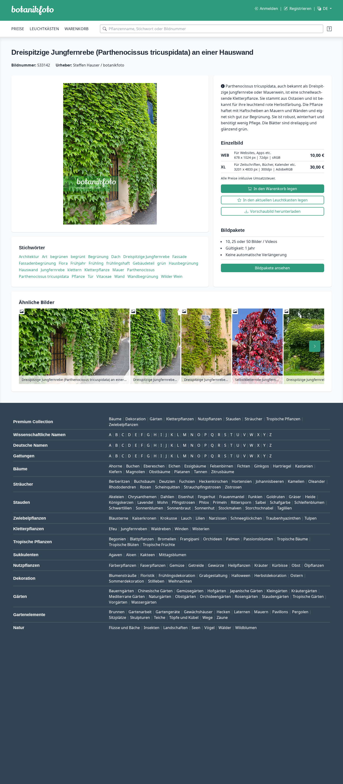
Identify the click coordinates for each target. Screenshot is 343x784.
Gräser (295, 496)
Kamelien (296, 481)
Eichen (174, 466)
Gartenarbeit (140, 611)
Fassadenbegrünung (37, 263)
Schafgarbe (280, 502)
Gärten (156, 418)
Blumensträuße (122, 575)
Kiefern (115, 471)
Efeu (113, 528)
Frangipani (189, 539)
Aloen (131, 554)
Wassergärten (144, 602)
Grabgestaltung (213, 575)
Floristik (148, 575)
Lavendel (145, 502)
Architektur (29, 256)
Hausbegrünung (183, 263)
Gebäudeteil (143, 263)
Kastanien (304, 466)
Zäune (222, 617)
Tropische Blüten (124, 544)
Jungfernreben (134, 528)
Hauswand (28, 269)
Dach (115, 256)
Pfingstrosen (183, 502)
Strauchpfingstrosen (202, 487)
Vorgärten (118, 602)
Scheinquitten (167, 487)
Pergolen (300, 611)
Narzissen (218, 518)
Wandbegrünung (143, 276)
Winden (181, 528)
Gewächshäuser (198, 611)
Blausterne (118, 518)
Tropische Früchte (159, 544)
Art (44, 256)
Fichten (243, 466)
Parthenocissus (141, 269)
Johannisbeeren (270, 481)
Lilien (200, 518)
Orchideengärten (215, 596)
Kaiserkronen (144, 518)
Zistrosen (233, 487)
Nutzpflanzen (210, 418)
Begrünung (98, 256)
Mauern (261, 611)
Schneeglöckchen (246, 518)
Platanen (182, 471)
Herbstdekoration (270, 575)
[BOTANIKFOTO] (32, 10)
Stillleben (156, 581)
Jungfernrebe (53, 269)
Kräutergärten (304, 590)
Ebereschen (154, 466)
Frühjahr (78, 263)
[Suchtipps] (329, 28)
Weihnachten (180, 581)
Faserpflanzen (152, 565)
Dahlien (167, 496)
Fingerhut (206, 496)
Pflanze (78, 276)
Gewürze (216, 565)
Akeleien (116, 496)
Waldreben (161, 528)
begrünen (59, 256)
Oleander (316, 481)
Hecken (223, 611)
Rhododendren (122, 487)
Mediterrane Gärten (127, 596)
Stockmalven (230, 508)
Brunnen (116, 611)
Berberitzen (119, 481)
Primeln (220, 502)
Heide (310, 496)
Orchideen (212, 539)
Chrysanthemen (142, 496)
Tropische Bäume (292, 539)
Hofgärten (216, 590)
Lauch (186, 518)
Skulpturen (140, 617)
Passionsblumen (258, 539)
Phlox (204, 502)
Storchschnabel (259, 508)
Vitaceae (104, 276)
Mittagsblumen (172, 554)
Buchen (133, 466)
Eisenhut (186, 496)
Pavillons (280, 611)
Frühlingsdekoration (177, 575)
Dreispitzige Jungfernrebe (146, 256)
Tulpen (311, 518)
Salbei (260, 502)
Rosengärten (246, 596)
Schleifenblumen (309, 502)
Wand (119, 276)
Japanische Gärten (246, 590)
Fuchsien (187, 481)
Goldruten (275, 496)
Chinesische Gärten (155, 590)
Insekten (151, 627)
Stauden (233, 418)
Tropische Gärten (308, 596)
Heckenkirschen (213, 481)
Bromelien (167, 539)
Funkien (255, 496)
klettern (74, 269)
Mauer (118, 269)
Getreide (196, 565)
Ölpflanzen (314, 565)
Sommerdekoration (126, 581)
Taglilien (284, 508)
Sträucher (253, 418)
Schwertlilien (120, 508)
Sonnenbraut (179, 508)
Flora (63, 263)
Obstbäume (159, 471)
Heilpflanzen (239, 565)
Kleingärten (277, 590)
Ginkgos (261, 466)
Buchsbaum (144, 481)
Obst (296, 565)
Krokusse (168, 518)
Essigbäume (195, 466)
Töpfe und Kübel (183, 617)
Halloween (240, 575)
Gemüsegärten (190, 590)
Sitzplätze (117, 617)
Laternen (242, 611)
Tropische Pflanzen (283, 418)
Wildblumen (246, 627)
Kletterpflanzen (180, 418)
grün (161, 263)
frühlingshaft (118, 263)
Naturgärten (160, 596)
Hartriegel (282, 466)
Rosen (145, 487)
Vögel (209, 627)
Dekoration (135, 418)
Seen (196, 627)
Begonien (117, 539)
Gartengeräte (168, 611)
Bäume (115, 418)
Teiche (159, 617)
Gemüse (176, 565)
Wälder (225, 627)
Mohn (162, 502)
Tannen (200, 471)
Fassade (179, 256)
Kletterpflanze (97, 269)
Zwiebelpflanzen (123, 424)
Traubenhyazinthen (283, 518)
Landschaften (175, 627)
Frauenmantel (231, 496)
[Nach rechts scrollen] (314, 346)
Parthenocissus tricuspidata (44, 276)
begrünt (78, 256)
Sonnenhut (205, 508)
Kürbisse (280, 565)
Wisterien (200, 528)
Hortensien (242, 481)
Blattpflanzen (142, 539)
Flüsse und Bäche (124, 627)
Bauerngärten (121, 590)
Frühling (96, 263)
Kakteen (147, 554)
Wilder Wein (171, 276)
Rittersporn (241, 502)
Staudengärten (275, 596)
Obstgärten (185, 596)
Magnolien (135, 471)
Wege (207, 617)
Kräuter (261, 565)
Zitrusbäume (222, 471)
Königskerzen (121, 502)
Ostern (296, 575)
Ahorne (115, 466)
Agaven (115, 554)
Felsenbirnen (221, 466)
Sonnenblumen (149, 508)
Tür (91, 276)
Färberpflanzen (122, 565)
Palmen (233, 539)
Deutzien (167, 481)
